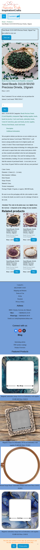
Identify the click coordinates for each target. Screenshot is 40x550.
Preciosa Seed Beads (8, 124)
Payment (20, 299)
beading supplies (28, 116)
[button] (3, 41)
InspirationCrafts (11, 10)
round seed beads (20, 124)
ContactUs (20, 285)
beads (35, 116)
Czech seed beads (18, 119)
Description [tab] (9, 128)
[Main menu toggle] (4, 16)
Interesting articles (20, 342)
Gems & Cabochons (8, 122)
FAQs (20, 296)
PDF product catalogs (20, 345)
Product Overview (20, 347)
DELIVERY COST (20, 288)
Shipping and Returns (20, 290)
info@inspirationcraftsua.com (23, 318)
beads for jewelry (7, 119)
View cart (6, 37)
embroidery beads (29, 119)
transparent (30, 81)
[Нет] (38, 544)
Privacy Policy (20, 301)
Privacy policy (23, 546)
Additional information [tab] (13, 131)
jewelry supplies (29, 122)
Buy (5, 109)
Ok (14, 546)
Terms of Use (20, 293)
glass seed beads (19, 122)
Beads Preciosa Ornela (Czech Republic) (14, 81)
